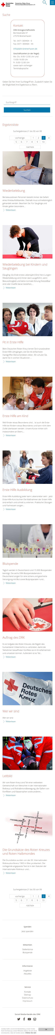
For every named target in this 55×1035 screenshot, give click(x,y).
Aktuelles (27, 973)
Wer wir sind (11, 711)
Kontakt (27, 991)
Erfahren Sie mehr (30, 1033)
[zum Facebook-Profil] (18, 1019)
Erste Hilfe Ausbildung (17, 490)
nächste (30, 146)
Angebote (27, 970)
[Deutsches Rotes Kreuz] (7, 5)
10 (43, 141)
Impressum (27, 1001)
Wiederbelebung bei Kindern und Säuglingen (25, 266)
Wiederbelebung (14, 191)
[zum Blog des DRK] (34, 1019)
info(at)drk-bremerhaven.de (25, 49)
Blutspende (10, 564)
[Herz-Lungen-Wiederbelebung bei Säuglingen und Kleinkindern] (27, 241)
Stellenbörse (27, 949)
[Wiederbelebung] (27, 168)
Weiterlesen (11, 210)
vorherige (20, 137)
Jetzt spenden (27, 931)
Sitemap (27, 994)
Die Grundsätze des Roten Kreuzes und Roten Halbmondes (26, 852)
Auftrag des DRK (14, 637)
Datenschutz (27, 997)
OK (46, 1029)
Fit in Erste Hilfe (13, 342)
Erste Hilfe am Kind (15, 416)
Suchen (27, 110)
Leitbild (7, 776)
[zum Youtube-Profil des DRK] (29, 1019)
